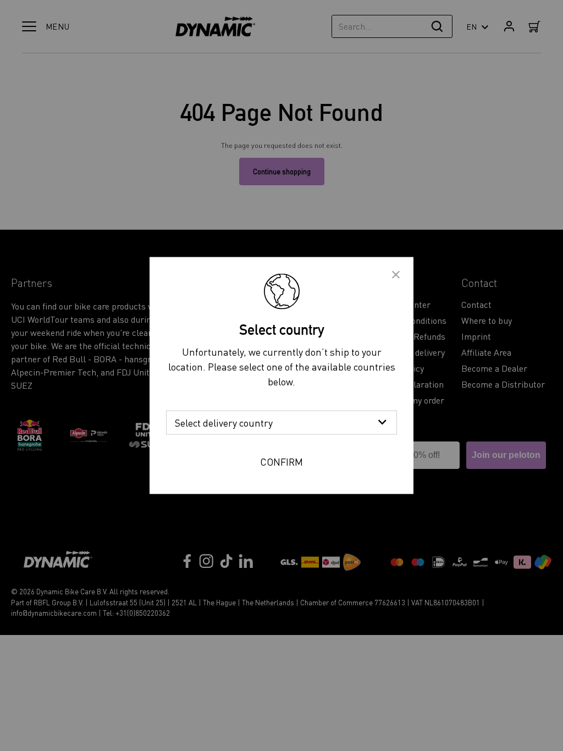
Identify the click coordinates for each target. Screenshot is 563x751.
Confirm (281, 461)
